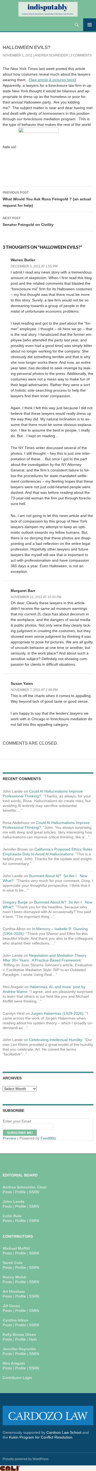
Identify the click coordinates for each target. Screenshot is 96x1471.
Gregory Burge (15, 902)
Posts (7, 1192)
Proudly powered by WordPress (26, 1459)
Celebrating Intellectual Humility (55, 1040)
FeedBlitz (48, 1138)
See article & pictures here (52, 80)
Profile (20, 1192)
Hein (33, 1339)
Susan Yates (22, 683)
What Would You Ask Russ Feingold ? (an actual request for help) (47, 199)
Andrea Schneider (51, 55)
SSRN (34, 1192)
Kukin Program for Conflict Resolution (40, 1437)
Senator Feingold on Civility (28, 221)
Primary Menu (89, 24)
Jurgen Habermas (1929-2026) (57, 1013)
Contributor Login (17, 1377)
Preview (9, 1138)
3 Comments (81, 55)
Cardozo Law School (63, 1432)
